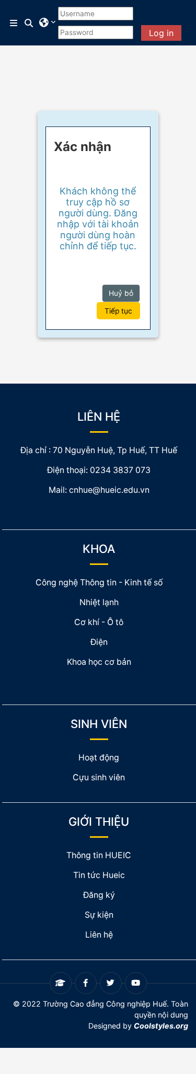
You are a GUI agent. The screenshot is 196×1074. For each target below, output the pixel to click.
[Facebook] (86, 983)
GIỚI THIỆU (98, 821)
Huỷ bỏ (121, 293)
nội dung (173, 1014)
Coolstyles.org (161, 1025)
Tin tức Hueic (99, 875)
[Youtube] (136, 983)
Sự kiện (99, 915)
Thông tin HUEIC (98, 855)
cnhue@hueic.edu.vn (109, 490)
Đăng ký (99, 895)
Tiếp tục (118, 311)
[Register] (61, 983)
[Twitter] (111, 983)
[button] (29, 23)
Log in (161, 33)
